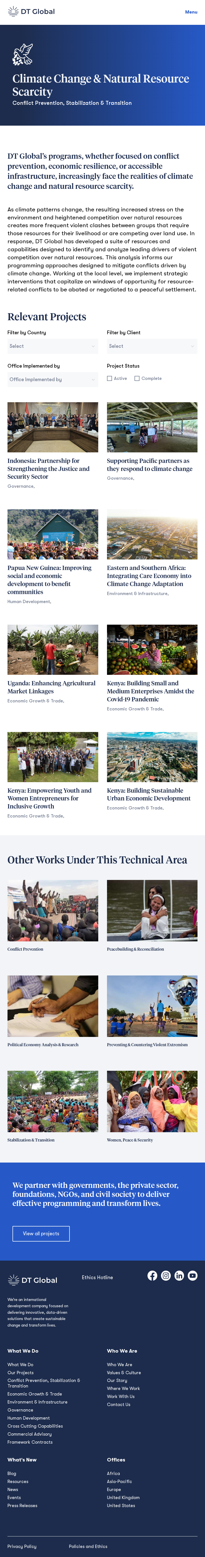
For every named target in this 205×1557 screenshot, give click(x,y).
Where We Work (123, 1388)
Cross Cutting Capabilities (35, 1426)
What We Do (20, 1364)
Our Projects (21, 1372)
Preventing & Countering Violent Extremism (147, 1045)
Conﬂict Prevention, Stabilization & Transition (44, 1383)
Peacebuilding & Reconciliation (135, 949)
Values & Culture (124, 1372)
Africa (113, 1473)
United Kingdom (123, 1497)
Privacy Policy (22, 1546)
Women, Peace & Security (130, 1140)
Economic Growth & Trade (35, 700)
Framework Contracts (30, 1442)
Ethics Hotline (97, 1277)
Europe (114, 1489)
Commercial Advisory (30, 1434)
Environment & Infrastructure (137, 593)
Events (14, 1497)
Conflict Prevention (25, 949)
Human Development (29, 601)
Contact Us (118, 1404)
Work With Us (120, 1396)
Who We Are (119, 1364)
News (13, 1489)
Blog (12, 1473)
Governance (21, 486)
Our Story (117, 1380)
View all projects (41, 1234)
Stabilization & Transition (31, 1140)
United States (121, 1505)
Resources (18, 1481)
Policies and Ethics (88, 1546)
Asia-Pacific (119, 1481)
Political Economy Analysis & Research (43, 1045)
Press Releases (22, 1505)
